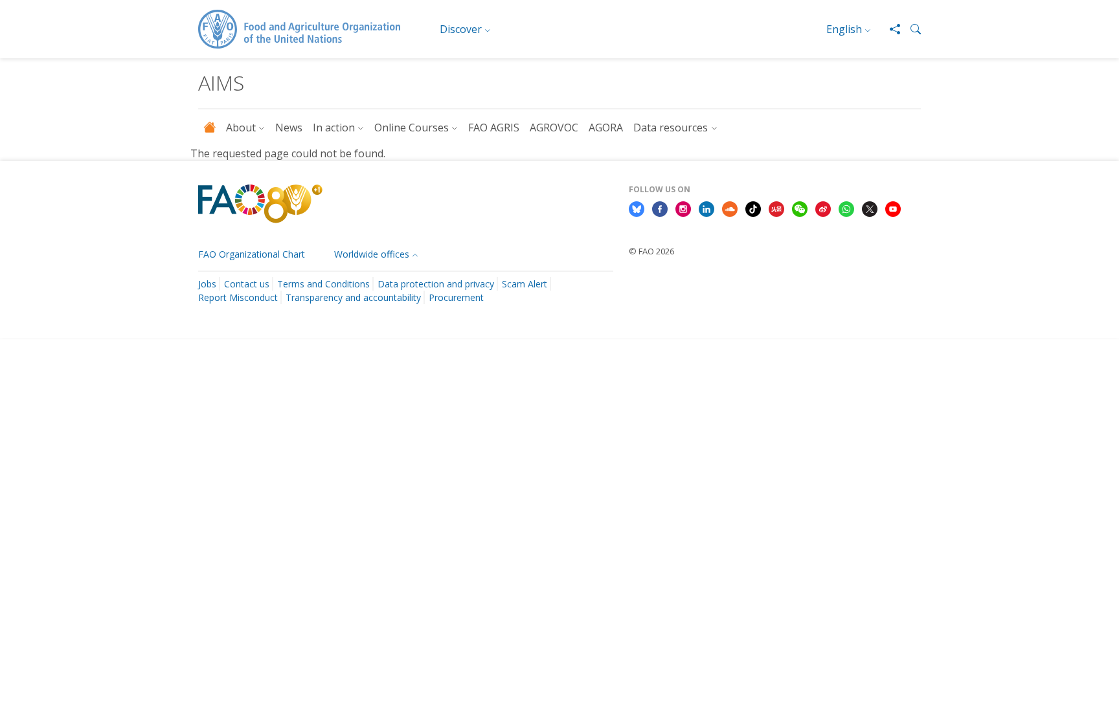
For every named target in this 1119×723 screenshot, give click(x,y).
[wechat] (800, 208)
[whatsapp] (846, 208)
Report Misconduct (238, 297)
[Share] (889, 29)
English (844, 29)
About (241, 127)
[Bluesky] (636, 208)
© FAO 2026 (651, 251)
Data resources (670, 127)
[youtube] (893, 208)
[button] (910, 29)
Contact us (246, 284)
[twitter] (869, 208)
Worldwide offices (371, 254)
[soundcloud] (730, 208)
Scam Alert (524, 284)
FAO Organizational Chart (251, 254)
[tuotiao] (776, 208)
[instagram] (683, 208)
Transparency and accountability (353, 297)
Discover (461, 29)
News (288, 127)
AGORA (606, 127)
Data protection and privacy (436, 284)
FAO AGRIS (493, 127)
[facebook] (660, 208)
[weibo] (823, 208)
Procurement (456, 297)
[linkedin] (706, 208)
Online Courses (411, 127)
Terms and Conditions (323, 284)
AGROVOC (554, 127)
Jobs (207, 284)
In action (334, 127)
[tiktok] (753, 208)
